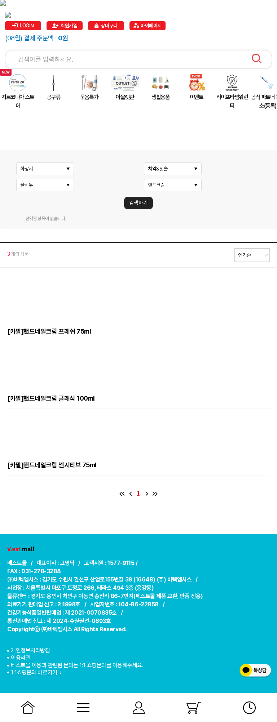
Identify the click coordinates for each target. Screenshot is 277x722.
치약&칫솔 (158, 168)
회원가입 (69, 25)
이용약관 (20, 657)
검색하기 (138, 203)
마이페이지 (151, 25)
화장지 (26, 168)
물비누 (26, 185)
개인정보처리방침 (30, 651)
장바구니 (109, 25)
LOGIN (27, 25)
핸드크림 (156, 185)
